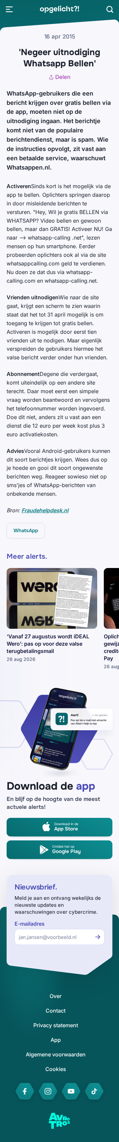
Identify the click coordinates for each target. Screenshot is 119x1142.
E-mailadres (30, 924)
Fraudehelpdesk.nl (44, 510)
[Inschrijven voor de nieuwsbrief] (98, 937)
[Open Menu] (9, 9)
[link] (59, 9)
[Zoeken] (109, 9)
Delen (62, 77)
